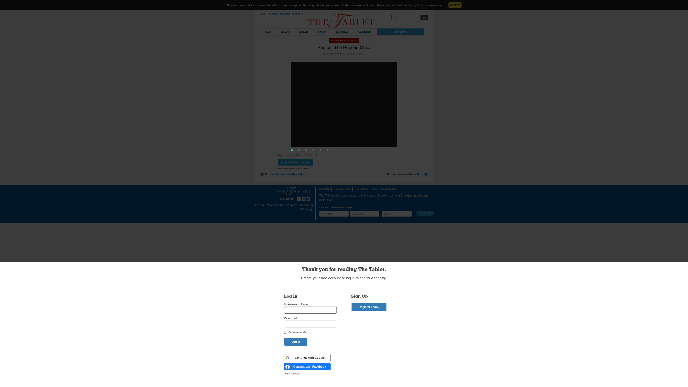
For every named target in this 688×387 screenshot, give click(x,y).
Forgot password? (293, 373)
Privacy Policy (416, 5)
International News (344, 40)
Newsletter (365, 31)
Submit (425, 213)
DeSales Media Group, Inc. (281, 205)
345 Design (306, 209)
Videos (285, 31)
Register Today (369, 307)
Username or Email (296, 304)
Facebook (299, 197)
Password (290, 318)
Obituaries (341, 31)
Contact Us (297, 14)
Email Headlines (389, 189)
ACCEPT (455, 5)
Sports (321, 31)
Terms (375, 189)
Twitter (304, 197)
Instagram (309, 197)
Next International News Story (405, 174)
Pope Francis (296, 155)
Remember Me (297, 332)
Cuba (286, 155)
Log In (263, 14)
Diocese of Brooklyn (376, 195)
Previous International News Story (285, 174)
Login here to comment (295, 162)
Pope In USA (310, 155)
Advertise (273, 14)
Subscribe (285, 14)
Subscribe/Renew (342, 189)
